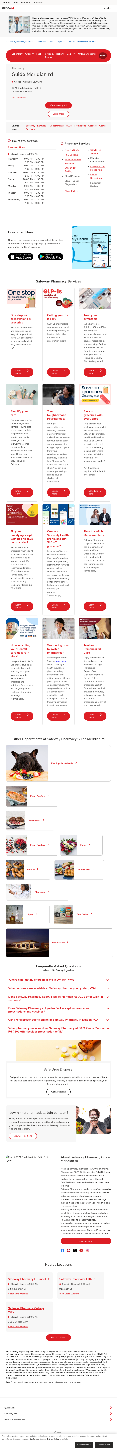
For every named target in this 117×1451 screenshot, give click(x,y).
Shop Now (97, 372)
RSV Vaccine (71, 154)
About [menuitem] (102, 125)
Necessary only (104, 1444)
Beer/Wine (84, 914)
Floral (84, 845)
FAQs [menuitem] (69, 125)
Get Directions (19, 97)
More (102, 55)
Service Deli (85, 870)
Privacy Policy (53, 1439)
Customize (34, 1439)
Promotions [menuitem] (80, 125)
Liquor (31, 914)
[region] (58, 1442)
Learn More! (24, 716)
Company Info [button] (10, 1413)
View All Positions (25, 1135)
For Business (38, 2)
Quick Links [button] (9, 1407)
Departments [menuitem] (57, 125)
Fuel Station (59, 942)
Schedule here (97, 492)
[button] (108, 8)
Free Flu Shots (72, 150)
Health (16, 2)
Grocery (6, 2)
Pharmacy (25, 2)
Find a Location (61, 1337)
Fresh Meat (36, 821)
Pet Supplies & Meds (63, 763)
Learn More (58, 113)
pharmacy (61, 661)
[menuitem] (17, 55)
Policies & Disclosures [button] (14, 1419)
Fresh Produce (39, 845)
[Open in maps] (31, 1160)
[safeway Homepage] (8, 8)
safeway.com (95, 1241)
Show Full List (72, 191)
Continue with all (84, 1444)
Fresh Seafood (39, 796)
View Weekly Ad (58, 105)
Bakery (32, 870)
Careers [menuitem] (92, 125)
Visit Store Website (18, 1293)
